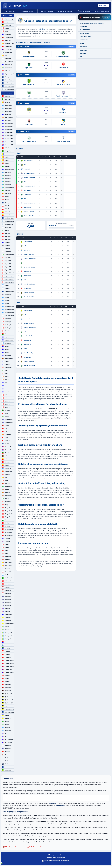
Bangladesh (8, 151)
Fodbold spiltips (28, 11)
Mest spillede (84, 33)
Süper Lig (7, 40)
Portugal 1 (8, 556)
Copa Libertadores (9, 221)
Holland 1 (7, 346)
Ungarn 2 (7, 724)
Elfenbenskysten (9, 254)
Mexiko (7, 489)
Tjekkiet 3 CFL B (9, 663)
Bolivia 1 (7, 166)
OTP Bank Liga (9, 61)
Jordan (7, 416)
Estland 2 (7, 288)
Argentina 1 (8, 105)
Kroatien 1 (8, 447)
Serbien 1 (7, 587)
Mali (6, 477)
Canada (7, 196)
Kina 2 (7, 431)
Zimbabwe (8, 770)
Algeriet (7, 99)
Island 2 (7, 386)
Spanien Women (9, 623)
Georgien (7, 331)
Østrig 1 (7, 523)
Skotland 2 (8, 599)
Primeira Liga (9, 37)
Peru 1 (7, 544)
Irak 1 (6, 370)
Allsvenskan (8, 68)
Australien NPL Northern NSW (9, 126)
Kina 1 (6, 428)
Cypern (7, 230)
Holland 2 (7, 349)
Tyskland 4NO (9, 700)
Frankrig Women (9, 328)
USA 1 (6, 733)
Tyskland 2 (8, 687)
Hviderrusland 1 (9, 358)
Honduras (8, 355)
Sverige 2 (7, 630)
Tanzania (7, 648)
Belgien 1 (7, 157)
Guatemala (8, 343)
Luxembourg (8, 468)
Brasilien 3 (8, 181)
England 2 (8, 261)
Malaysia (7, 474)
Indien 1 (7, 361)
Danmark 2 (8, 236)
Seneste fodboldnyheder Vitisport (92, 23)
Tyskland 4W (8, 706)
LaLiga (7, 22)
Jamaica (7, 410)
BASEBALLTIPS (84, 50)
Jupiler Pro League (9, 43)
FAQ (81, 57)
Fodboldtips (52, 803)
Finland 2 (7, 300)
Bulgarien (7, 190)
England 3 (8, 264)
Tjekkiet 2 (8, 657)
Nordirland (8, 501)
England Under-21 (9, 279)
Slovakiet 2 (8, 611)
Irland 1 (7, 376)
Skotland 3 (8, 602)
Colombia (7, 212)
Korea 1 (7, 437)
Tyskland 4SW (9, 703)
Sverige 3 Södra (9, 636)
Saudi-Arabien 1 (9, 578)
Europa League (9, 80)
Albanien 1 (8, 96)
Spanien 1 (7, 617)
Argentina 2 (8, 108)
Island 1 (7, 382)
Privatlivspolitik (53, 855)
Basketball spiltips (65, 11)
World (6, 758)
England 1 (7, 257)
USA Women (8, 742)
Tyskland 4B (8, 694)
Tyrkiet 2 (7, 681)
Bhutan (7, 163)
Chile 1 (7, 206)
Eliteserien (8, 71)
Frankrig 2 (8, 322)
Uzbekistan (8, 745)
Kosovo (7, 443)
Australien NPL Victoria (9, 142)
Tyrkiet (7, 678)
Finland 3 (7, 303)
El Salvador (8, 251)
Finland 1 (7, 297)
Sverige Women (9, 639)
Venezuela (8, 748)
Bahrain (7, 148)
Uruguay (7, 727)
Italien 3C (7, 407)
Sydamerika (8, 645)
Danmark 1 (8, 233)
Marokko (7, 483)
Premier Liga (8, 64)
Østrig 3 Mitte (9, 529)
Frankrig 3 (8, 325)
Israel (6, 389)
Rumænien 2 (8, 565)
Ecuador (7, 242)
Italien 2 (7, 398)
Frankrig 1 (8, 318)
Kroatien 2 (8, 450)
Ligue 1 (7, 31)
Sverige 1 (7, 626)
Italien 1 (7, 395)
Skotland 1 (8, 596)
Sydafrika (7, 642)
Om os (62, 855)
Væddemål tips (10, 11)
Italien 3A (7, 401)
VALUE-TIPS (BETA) (85, 36)
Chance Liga (8, 49)
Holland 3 (7, 352)
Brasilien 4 (8, 184)
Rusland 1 (7, 569)
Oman (6, 520)
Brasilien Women (9, 187)
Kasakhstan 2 (9, 422)
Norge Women (9, 517)
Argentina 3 (8, 111)
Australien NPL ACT (9, 123)
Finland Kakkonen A (9, 306)
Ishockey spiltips (47, 11)
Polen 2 (7, 553)
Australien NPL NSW (9, 129)
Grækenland (8, 337)
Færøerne (8, 294)
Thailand (7, 651)
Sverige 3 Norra (9, 633)
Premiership (8, 52)
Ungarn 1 (7, 721)
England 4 (8, 267)
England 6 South (9, 276)
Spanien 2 (8, 620)
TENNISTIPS (83, 46)
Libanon (7, 462)
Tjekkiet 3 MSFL (9, 666)
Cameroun (8, 193)
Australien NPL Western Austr (9, 145)
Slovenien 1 (8, 614)
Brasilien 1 (8, 175)
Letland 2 (7, 459)
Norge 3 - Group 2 (9, 514)
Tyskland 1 (8, 684)
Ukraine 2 (7, 718)
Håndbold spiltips (83, 11)
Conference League (9, 83)
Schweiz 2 (8, 584)
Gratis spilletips (60, 805)
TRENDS (82, 43)
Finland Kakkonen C (9, 312)
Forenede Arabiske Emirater (9, 315)
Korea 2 (7, 440)
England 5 (8, 270)
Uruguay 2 (8, 730)
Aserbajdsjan (9, 117)
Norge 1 (7, 504)
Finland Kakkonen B (9, 309)
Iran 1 (6, 373)
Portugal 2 (8, 559)
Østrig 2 (7, 526)
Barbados (7, 154)
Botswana (7, 172)
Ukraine (7, 715)
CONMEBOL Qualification (9, 89)
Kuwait (7, 453)
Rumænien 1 (8, 562)
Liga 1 (6, 55)
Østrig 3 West (9, 535)
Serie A (7, 28)
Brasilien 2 (8, 178)
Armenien (8, 114)
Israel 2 (7, 392)
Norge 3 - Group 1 (9, 511)
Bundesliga (8, 25)
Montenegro (8, 495)
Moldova (7, 492)
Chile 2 (7, 209)
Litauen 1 (7, 465)
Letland (7, 456)
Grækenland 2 (9, 340)
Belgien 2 (7, 160)
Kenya (7, 425)
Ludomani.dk (65, 860)
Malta (6, 480)
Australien (8, 120)
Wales (6, 755)
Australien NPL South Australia (9, 135)
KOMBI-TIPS (83, 26)
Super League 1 (9, 74)
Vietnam (7, 752)
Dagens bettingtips (102, 11)
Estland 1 (7, 285)
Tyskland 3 (8, 691)
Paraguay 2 (8, 541)
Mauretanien (8, 486)
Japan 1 (7, 413)
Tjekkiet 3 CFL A (9, 660)
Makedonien (8, 471)
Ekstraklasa (8, 46)
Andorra (7, 102)
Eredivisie (8, 34)
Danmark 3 (8, 239)
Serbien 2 (8, 590)
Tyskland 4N (8, 697)
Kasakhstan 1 (8, 419)
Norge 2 (7, 508)
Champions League (9, 77)
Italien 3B (7, 404)
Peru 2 (7, 547)
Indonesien (8, 367)
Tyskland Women (9, 709)
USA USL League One (9, 739)
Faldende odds (85, 30)
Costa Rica (8, 227)
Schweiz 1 (8, 581)
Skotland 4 (8, 605)
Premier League (9, 19)
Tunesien (7, 675)
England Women (9, 282)
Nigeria (7, 498)
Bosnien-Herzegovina (9, 169)
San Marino (8, 575)
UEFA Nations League (9, 86)
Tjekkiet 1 (7, 654)
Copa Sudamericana (9, 224)
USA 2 (6, 736)
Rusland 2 (8, 572)
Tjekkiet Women (9, 672)
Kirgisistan (8, 434)
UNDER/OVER (84, 40)
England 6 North (9, 273)
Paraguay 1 (8, 538)
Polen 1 (7, 550)
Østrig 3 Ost (8, 532)
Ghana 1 (7, 334)
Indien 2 (7, 364)
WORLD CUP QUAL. (9, 767)
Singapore (8, 593)
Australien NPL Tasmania (9, 139)
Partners (83, 53)
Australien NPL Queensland (9, 132)
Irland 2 (7, 379)
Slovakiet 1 (8, 608)
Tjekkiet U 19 (8, 669)
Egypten (7, 248)
